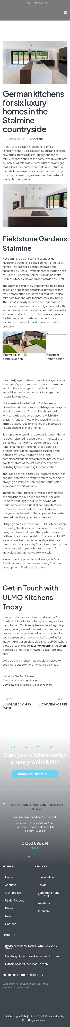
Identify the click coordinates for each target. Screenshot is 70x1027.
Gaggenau (26, 501)
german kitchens (42, 684)
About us (10, 885)
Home (9, 877)
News (8, 916)
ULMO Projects (14, 900)
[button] (19, 908)
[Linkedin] (29, 857)
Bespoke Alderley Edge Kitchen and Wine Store (31, 947)
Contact (10, 924)
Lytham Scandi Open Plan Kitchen (26, 964)
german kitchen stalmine (17, 684)
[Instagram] (41, 857)
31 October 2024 (15, 138)
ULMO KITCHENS (38, 1016)
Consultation (46, 877)
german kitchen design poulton (20, 680)
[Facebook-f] (35, 857)
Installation (44, 903)
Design (42, 885)
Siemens (8, 501)
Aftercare (44, 911)
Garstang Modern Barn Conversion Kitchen (32, 956)
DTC (24, 1020)
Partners (10, 908)
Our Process (13, 892)
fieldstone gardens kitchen (18, 676)
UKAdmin (37, 138)
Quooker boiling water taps (44, 505)
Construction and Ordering (48, 894)
